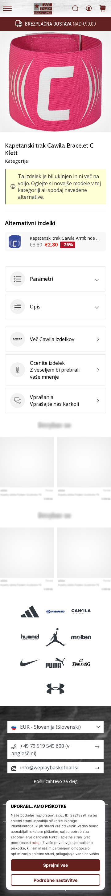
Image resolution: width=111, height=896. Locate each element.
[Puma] (55, 663)
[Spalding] (81, 663)
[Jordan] (55, 637)
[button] (55, 279)
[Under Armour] (55, 688)
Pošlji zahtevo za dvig (56, 781)
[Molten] (81, 637)
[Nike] (30, 663)
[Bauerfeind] (55, 611)
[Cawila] (81, 611)
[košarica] (102, 9)
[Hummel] (30, 637)
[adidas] (30, 611)
